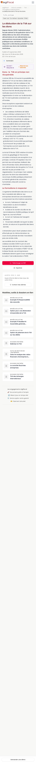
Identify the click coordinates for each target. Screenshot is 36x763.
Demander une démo (18, 760)
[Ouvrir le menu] (32, 2)
